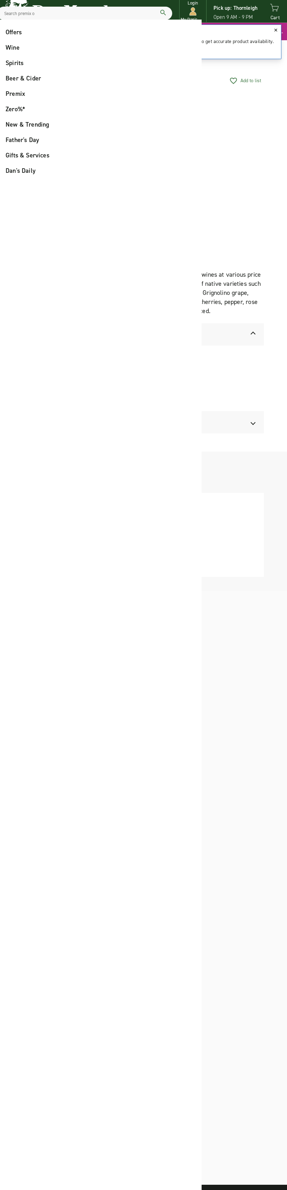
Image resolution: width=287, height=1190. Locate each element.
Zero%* (15, 109)
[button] (193, 11)
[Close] (276, 30)
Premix (15, 94)
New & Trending (27, 124)
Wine (13, 47)
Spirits (14, 63)
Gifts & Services (27, 155)
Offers (14, 32)
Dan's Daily (21, 171)
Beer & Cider (23, 78)
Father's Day (22, 140)
